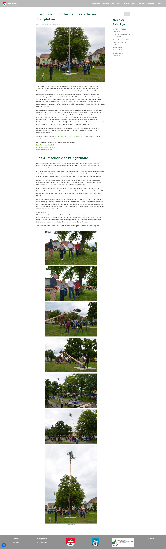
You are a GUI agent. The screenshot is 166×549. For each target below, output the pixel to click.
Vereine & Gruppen (129, 4)
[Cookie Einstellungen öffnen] (4, 547)
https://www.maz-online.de (45, 147)
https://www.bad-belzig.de (45, 145)
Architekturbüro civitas (76, 99)
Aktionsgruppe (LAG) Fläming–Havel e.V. (70, 136)
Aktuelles (105, 4)
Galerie (160, 4)
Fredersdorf (96, 4)
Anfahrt (16, 542)
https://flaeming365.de (44, 150)
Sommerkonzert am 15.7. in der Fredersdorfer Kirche (121, 42)
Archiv (151, 539)
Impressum (42, 539)
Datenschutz (42, 542)
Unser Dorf (115, 4)
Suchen (127, 14)
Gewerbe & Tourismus (146, 4)
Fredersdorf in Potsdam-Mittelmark (55, 24)
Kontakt (17, 539)
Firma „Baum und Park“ (64, 102)
